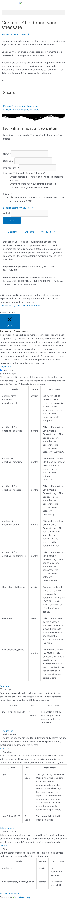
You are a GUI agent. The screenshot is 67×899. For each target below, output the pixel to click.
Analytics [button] (4, 748)
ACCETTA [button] (23, 305)
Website (7, 213)
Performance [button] (6, 731)
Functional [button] (5, 686)
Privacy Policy (48, 232)
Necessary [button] (5, 366)
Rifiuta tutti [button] (34, 305)
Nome (7, 154)
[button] (33, 12)
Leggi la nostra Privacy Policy (18, 208)
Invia (12, 220)
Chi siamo (29, 232)
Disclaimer (13, 232)
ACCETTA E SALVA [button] (9, 893)
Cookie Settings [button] (9, 305)
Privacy (7, 194)
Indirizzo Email (11, 168)
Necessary (8, 370)
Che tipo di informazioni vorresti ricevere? (24, 173)
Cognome (8, 161)
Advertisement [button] (7, 828)
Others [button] (3, 845)
